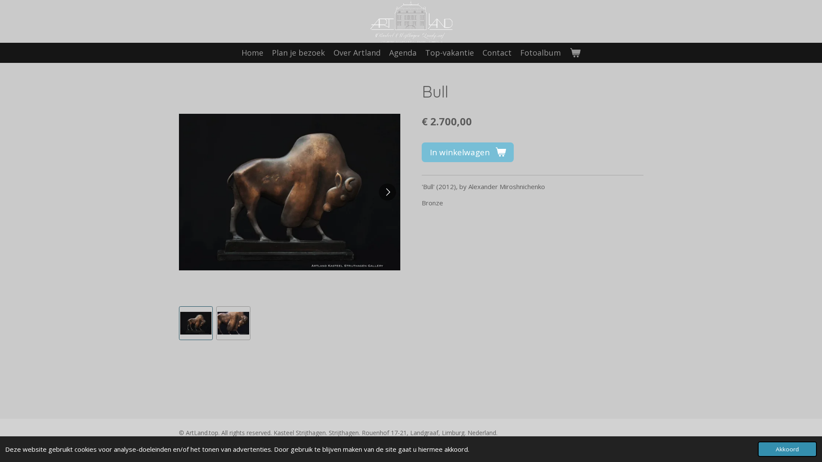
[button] (196, 323)
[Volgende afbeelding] (387, 192)
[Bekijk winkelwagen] (574, 53)
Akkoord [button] (787, 449)
